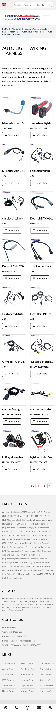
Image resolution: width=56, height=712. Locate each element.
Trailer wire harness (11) (18, 566)
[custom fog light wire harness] (14, 394)
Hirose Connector (9, 691)
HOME (5, 29)
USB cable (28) (14, 520)
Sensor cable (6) (14, 578)
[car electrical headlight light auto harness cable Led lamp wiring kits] (14, 203)
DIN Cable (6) (23, 523)
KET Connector (9, 680)
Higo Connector (28, 685)
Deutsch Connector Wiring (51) (22, 527)
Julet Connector (9, 685)
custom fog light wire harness (20, 409)
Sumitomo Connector (28, 674)
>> (50, 485)
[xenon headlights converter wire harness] (42, 107)
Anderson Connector (47, 691)
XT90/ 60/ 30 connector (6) (19, 535)
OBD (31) (11, 516)
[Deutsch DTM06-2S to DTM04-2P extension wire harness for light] (42, 203)
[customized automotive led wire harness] (42, 394)
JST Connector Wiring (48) (19, 543)
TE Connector (9, 663)
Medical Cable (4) (14, 570)
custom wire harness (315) (14, 512)
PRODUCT (16, 29)
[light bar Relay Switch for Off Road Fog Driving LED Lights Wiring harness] (42, 441)
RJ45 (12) (38, 516)
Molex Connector (28, 663)
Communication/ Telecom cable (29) (24, 551)
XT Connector (46, 685)
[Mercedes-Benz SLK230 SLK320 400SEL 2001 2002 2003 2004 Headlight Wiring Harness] (14, 107)
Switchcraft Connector (47, 680)
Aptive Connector (9, 669)
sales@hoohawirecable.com (22, 640)
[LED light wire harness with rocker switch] (14, 441)
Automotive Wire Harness (33, 32)
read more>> (16, 610)
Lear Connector (47, 674)
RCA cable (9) (28, 520)
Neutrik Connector (28, 680)
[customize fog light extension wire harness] (42, 346)
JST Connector (47, 663)
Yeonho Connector (28, 691)
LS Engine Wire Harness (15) (30, 574)
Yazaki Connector (9, 674)
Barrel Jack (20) (40, 535)
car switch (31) (35, 512)
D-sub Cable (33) (25, 516)
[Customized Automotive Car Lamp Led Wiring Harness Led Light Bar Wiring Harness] (14, 298)
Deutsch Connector (47, 669)
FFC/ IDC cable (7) (23, 562)
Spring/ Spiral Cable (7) (33, 570)
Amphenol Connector (28, 669)
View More (14, 135)
